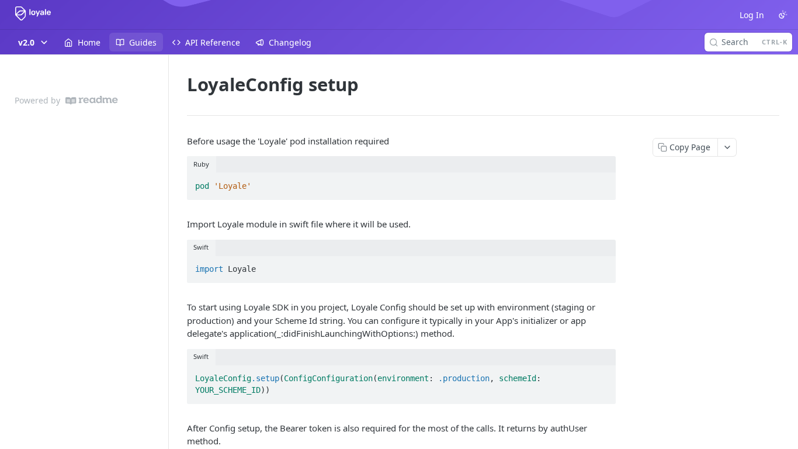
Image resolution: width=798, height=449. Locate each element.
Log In (752, 14)
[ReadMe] (91, 100)
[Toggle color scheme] (782, 14)
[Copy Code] (601, 182)
